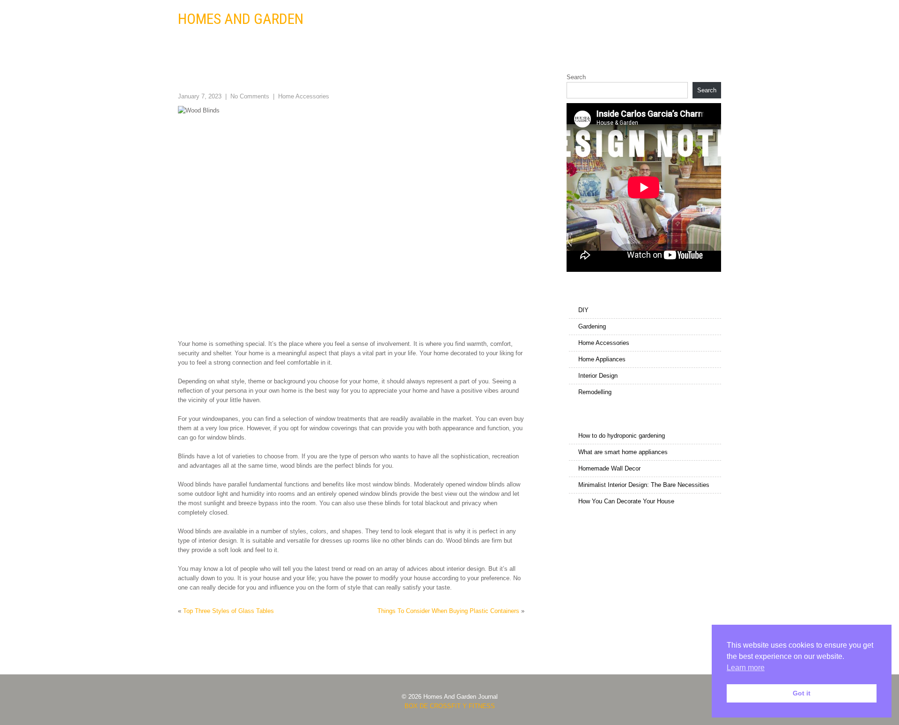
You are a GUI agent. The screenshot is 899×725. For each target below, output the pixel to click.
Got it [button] (802, 693)
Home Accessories (486, 19)
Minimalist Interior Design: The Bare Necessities (643, 484)
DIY (397, 19)
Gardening (431, 19)
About (705, 19)
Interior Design (610, 19)
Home (370, 19)
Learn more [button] (746, 668)
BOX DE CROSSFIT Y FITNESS (450, 706)
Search (576, 77)
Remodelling (663, 19)
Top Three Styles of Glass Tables (228, 610)
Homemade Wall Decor (609, 468)
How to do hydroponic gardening (621, 435)
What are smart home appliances (623, 452)
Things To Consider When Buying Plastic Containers (448, 610)
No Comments (249, 96)
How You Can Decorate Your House (626, 501)
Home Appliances (550, 19)
